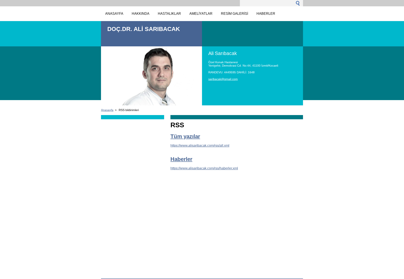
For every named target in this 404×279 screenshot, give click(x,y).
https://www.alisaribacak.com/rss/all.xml (199, 145)
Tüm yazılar (185, 136)
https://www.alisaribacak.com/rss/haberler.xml (204, 168)
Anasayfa (107, 110)
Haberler (181, 159)
